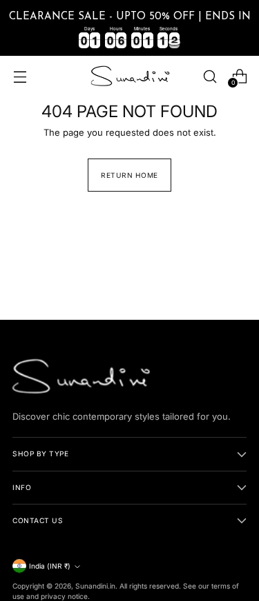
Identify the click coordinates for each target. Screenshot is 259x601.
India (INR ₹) (49, 566)
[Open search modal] (209, 76)
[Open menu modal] (20, 76)
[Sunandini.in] (129, 76)
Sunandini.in (95, 586)
